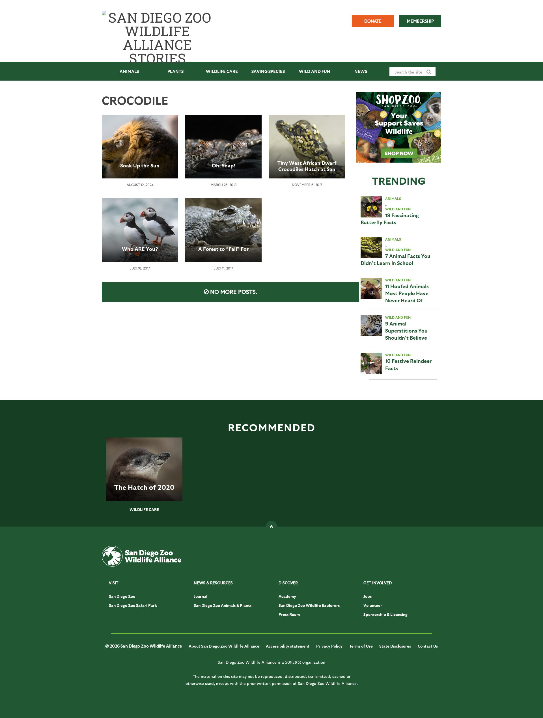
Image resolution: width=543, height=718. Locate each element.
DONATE (373, 20)
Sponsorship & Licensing (385, 614)
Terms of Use (361, 646)
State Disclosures (395, 646)
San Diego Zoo (122, 596)
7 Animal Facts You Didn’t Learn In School (395, 259)
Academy (287, 596)
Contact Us (428, 646)
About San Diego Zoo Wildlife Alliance (224, 646)
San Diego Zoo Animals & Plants (222, 605)
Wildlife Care (222, 71)
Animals (129, 71)
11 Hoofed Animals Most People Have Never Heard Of (407, 293)
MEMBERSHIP (420, 20)
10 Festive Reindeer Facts (408, 364)
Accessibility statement (287, 646)
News (360, 71)
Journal (200, 596)
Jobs (367, 596)
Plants (175, 71)
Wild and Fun (314, 71)
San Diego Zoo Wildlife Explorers (309, 605)
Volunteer (372, 605)
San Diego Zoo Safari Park (133, 605)
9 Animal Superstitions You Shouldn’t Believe (406, 330)
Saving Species (268, 71)
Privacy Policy (329, 646)
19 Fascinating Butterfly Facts (390, 218)
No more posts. (233, 291)
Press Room (289, 614)
